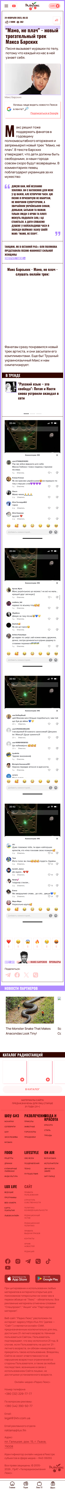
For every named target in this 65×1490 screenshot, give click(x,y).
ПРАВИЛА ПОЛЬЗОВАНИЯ (31, 1193)
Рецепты (9, 1158)
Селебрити (10, 1126)
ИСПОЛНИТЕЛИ (51, 1163)
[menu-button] (6, 5)
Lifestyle (31, 1152)
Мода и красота (51, 1117)
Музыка (8, 1142)
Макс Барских (39, 962)
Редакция (29, 1251)
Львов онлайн (12, 1215)
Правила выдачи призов (32, 1232)
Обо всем (29, 1158)
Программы (10, 1197)
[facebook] (17, 975)
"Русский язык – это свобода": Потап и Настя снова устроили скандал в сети (38, 391)
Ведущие (9, 1192)
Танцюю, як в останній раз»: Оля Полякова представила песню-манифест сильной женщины (31, 251)
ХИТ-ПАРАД (49, 1176)
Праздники (30, 1137)
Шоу (7, 1132)
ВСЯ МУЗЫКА (50, 1158)
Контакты (29, 1238)
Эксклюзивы (11, 1137)
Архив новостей (29, 1244)
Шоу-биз (10, 962)
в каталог (32, 1089)
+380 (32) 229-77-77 (18, 1394)
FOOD (8, 1152)
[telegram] (8, 975)
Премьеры (55, 962)
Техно (27, 1168)
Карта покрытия (10, 1209)
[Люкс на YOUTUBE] (14, 6)
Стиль (47, 1130)
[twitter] (26, 975)
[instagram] (18, 1261)
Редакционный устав (32, 1216)
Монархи (9, 1121)
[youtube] (8, 1268)
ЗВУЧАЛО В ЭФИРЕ (49, 1169)
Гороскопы (30, 1132)
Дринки (8, 1163)
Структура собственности (32, 1201)
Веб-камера (10, 1202)
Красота (48, 1125)
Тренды (48, 1135)
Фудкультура (11, 1176)
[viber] (35, 975)
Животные (29, 1126)
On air (49, 1152)
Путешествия (31, 1173)
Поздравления (31, 1163)
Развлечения (32, 1115)
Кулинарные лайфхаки (11, 1169)
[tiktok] (48, 1261)
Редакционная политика (32, 1224)
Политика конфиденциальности (32, 1208)
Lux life (11, 1186)
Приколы (28, 1121)
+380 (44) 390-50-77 (18, 1406)
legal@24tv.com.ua (17, 1418)
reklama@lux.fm (15, 1430)
